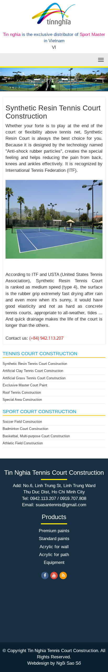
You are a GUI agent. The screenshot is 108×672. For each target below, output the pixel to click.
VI (54, 47)
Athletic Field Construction (23, 443)
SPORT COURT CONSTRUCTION (39, 411)
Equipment (54, 562)
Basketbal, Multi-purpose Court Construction (36, 436)
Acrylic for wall (54, 546)
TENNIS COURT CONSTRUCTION (40, 353)
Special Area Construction (22, 400)
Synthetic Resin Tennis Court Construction (35, 364)
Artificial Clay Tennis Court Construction (33, 371)
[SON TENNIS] (54, 14)
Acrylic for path (54, 554)
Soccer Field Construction (22, 422)
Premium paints (54, 530)
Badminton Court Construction (25, 429)
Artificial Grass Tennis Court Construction (34, 378)
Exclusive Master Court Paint (25, 385)
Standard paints (54, 538)
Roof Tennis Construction (22, 392)
